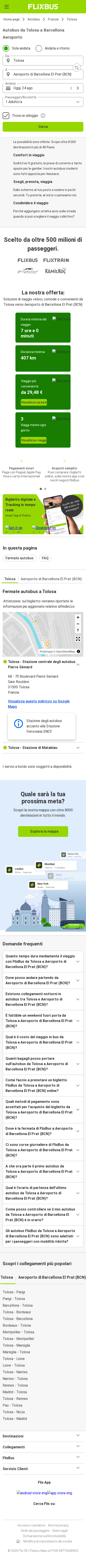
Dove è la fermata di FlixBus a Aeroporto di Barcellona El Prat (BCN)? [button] (39, 1131)
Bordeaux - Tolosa (17, 1325)
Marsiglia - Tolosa (16, 1352)
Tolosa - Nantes (15, 1372)
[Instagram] (42, 1514)
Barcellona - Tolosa (18, 1305)
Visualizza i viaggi (33, 440)
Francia (53, 19)
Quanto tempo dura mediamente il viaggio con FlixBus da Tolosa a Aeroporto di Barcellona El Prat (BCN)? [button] (40, 961)
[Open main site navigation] (7, 7)
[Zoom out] (78, 624)
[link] (43, 855)
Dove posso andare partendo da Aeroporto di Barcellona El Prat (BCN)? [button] (38, 980)
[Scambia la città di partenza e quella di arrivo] (77, 67)
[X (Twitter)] (46, 1514)
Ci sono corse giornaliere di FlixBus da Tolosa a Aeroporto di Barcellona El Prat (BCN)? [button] (39, 1150)
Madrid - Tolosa (15, 1392)
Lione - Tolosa (14, 1365)
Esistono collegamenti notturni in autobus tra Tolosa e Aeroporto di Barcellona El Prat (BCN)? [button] (34, 999)
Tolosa (72, 19)
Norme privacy (58, 1525)
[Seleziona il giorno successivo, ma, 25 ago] (77, 88)
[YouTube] (43, 1514)
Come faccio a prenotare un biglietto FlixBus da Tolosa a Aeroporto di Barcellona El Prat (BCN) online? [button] (36, 1085)
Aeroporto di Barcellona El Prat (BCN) (51, 579)
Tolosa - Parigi (14, 1292)
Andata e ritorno (57, 48)
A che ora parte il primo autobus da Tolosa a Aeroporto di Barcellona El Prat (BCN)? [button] (39, 1171)
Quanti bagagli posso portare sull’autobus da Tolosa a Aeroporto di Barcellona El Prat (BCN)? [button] (37, 1063)
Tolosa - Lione (14, 1359)
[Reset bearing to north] (78, 630)
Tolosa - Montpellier (18, 1339)
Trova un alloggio (25, 115)
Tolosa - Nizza (14, 1412)
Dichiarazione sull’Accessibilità (44, 1536)
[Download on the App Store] (59, 1493)
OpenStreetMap (65, 651)
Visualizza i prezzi (34, 402)
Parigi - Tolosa (14, 1299)
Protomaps (46, 651)
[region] (43, 634)
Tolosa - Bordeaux (17, 1312)
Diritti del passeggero (35, 1530)
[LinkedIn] (45, 1514)
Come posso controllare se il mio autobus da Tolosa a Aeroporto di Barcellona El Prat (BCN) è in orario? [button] (40, 1214)
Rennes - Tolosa (15, 1385)
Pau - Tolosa (12, 1405)
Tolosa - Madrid (15, 1419)
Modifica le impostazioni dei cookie (47, 1541)
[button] (43, 60)
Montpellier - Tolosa (18, 1332)
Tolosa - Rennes (15, 1399)
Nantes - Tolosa (15, 1379)
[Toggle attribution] (78, 651)
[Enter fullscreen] (78, 639)
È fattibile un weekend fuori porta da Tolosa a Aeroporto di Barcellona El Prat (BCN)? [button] (39, 1020)
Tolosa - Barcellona (18, 1319)
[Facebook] (41, 1514)
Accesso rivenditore (31, 1525)
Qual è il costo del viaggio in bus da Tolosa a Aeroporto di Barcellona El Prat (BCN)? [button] (39, 1042)
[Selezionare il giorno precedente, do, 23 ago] (71, 88)
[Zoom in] (78, 617)
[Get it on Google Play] (32, 1493)
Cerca (43, 127)
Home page (11, 19)
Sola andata (21, 48)
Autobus (34, 19)
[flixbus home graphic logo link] (43, 7)
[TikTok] (47, 1514)
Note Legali (60, 1530)
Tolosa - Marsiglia (16, 1345)
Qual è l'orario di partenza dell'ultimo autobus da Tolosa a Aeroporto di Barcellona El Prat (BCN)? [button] (36, 1193)
